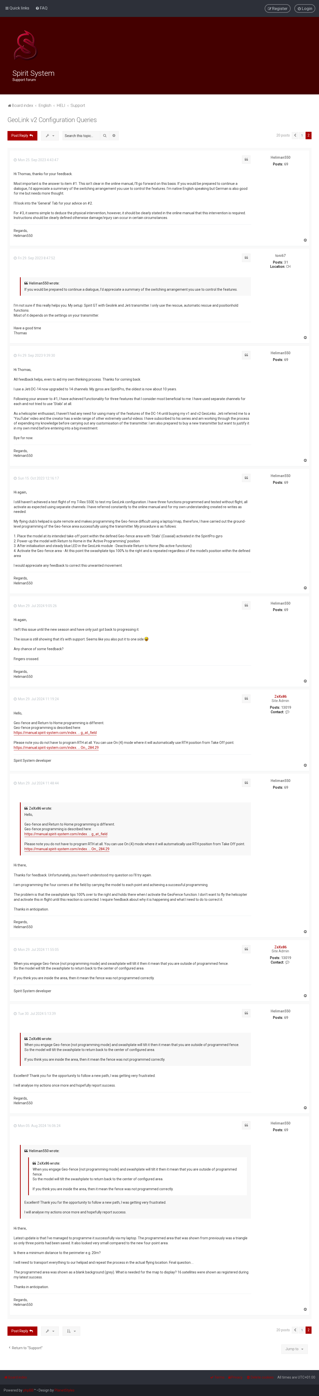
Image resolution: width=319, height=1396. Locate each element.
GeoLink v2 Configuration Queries (52, 120)
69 (286, 164)
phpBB (28, 1390)
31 (286, 262)
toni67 (280, 256)
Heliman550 (280, 157)
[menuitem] (41, 8)
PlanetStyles (65, 1390)
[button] (295, 135)
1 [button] (302, 135)
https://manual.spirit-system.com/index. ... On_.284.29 (56, 748)
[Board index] (25, 45)
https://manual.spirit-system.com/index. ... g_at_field (55, 733)
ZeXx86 (280, 696)
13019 (286, 707)
